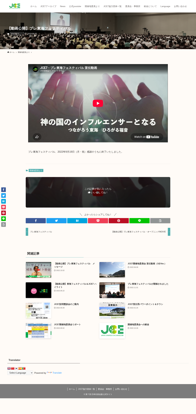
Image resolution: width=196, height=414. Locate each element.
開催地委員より (17, 34)
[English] (9, 368)
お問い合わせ (121, 389)
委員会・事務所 (105, 389)
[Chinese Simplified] (12, 368)
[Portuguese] (23, 368)
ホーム (72, 389)
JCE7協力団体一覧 (86, 389)
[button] (36, 220)
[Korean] (16, 368)
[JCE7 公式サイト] (14, 6)
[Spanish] (20, 368)
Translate (57, 372)
